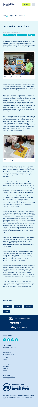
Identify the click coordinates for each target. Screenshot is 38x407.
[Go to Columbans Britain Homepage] (9, 3)
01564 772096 (7, 345)
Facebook (7, 306)
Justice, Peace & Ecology (16, 15)
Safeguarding (6, 375)
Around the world (22, 35)
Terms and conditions (9, 377)
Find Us (5, 370)
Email (6, 311)
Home (4, 15)
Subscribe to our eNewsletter (22, 318)
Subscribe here (24, 323)
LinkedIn (28, 306)
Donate (26, 4)
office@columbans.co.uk (9, 347)
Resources (5, 368)
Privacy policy (6, 378)
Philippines (31, 35)
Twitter (18, 306)
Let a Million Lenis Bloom (9, 17)
